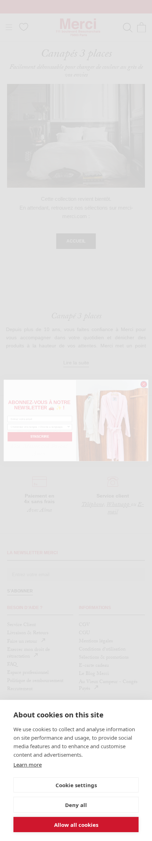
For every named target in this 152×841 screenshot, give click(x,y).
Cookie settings (76, 785)
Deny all (76, 804)
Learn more (27, 764)
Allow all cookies (76, 824)
